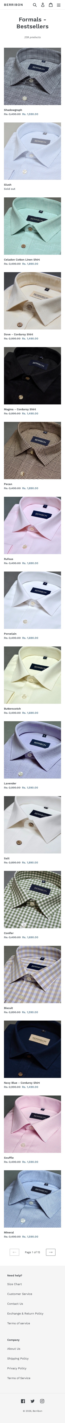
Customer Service (19, 1294)
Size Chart (14, 1284)
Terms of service (18, 1323)
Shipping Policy (18, 1358)
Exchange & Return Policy (25, 1313)
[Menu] (59, 5)
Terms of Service (18, 1378)
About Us (13, 1348)
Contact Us (15, 1303)
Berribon (13, 5)
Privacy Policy (16, 1368)
